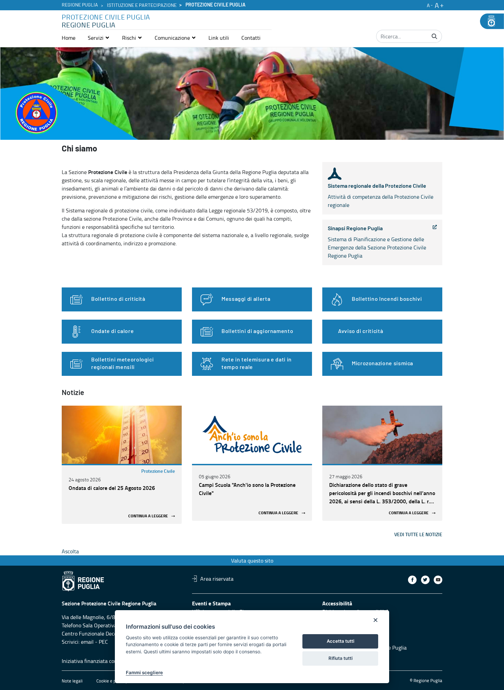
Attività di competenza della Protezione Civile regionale (380, 196)
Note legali (72, 681)
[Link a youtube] (438, 580)
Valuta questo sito (252, 560)
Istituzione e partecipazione (142, 5)
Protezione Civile (158, 471)
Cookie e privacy (111, 681)
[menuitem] (68, 38)
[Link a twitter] (425, 580)
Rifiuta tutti (340, 658)
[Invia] (434, 36)
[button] (99, 38)
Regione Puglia (80, 5)
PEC (103, 641)
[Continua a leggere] (122, 435)
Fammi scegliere (144, 672)
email (87, 641)
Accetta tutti (340, 641)
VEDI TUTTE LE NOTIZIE (418, 534)
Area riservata (216, 579)
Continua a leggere (148, 516)
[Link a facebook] (412, 580)
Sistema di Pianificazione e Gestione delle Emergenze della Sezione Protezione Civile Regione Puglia (377, 242)
